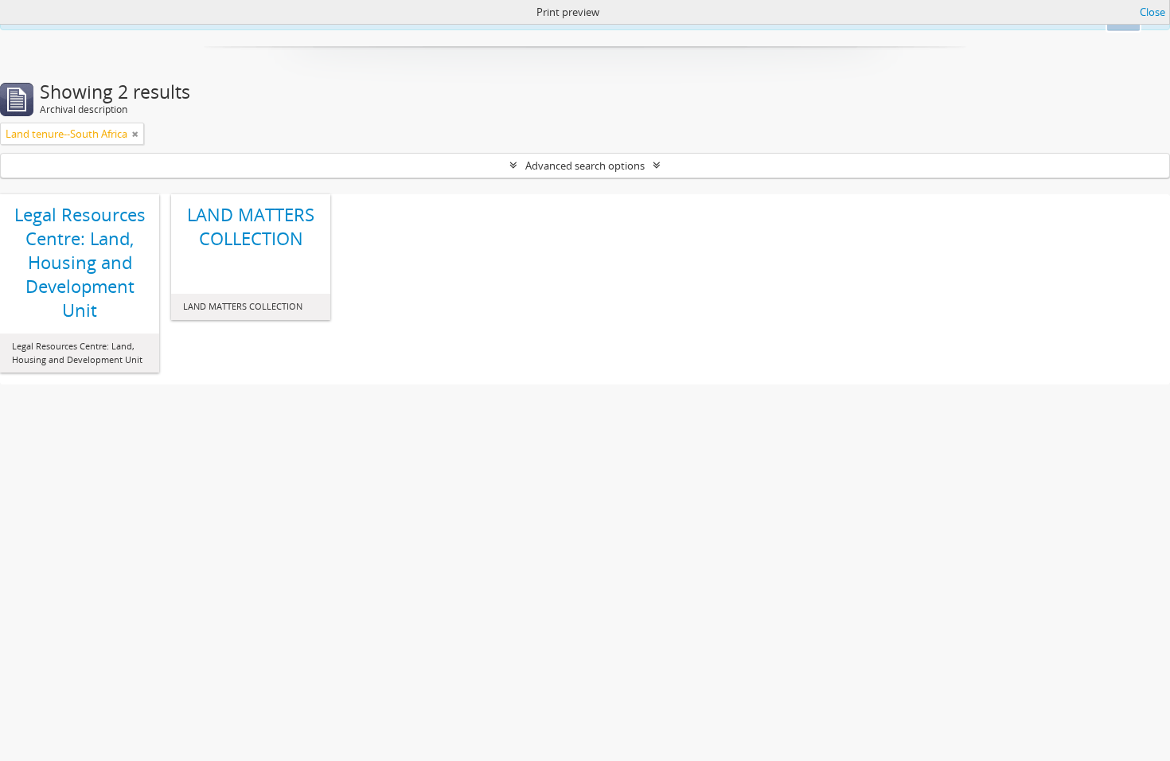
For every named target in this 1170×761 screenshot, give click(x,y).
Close (1152, 12)
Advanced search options (585, 165)
